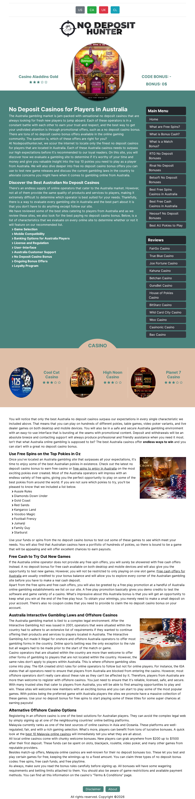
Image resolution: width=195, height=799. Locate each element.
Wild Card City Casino (165, 312)
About (112, 789)
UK (103, 10)
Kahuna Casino (160, 271)
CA (92, 10)
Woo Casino (158, 320)
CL (115, 10)
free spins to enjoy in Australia (95, 468)
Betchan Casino (160, 278)
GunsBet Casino (160, 285)
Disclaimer (93, 789)
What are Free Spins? (164, 127)
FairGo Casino (159, 248)
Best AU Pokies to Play (166, 225)
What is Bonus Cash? (164, 134)
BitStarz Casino (160, 305)
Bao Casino (157, 334)
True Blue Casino (161, 256)
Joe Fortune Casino (163, 263)
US (80, 10)
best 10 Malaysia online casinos (48, 734)
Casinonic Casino (161, 327)
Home (153, 119)
